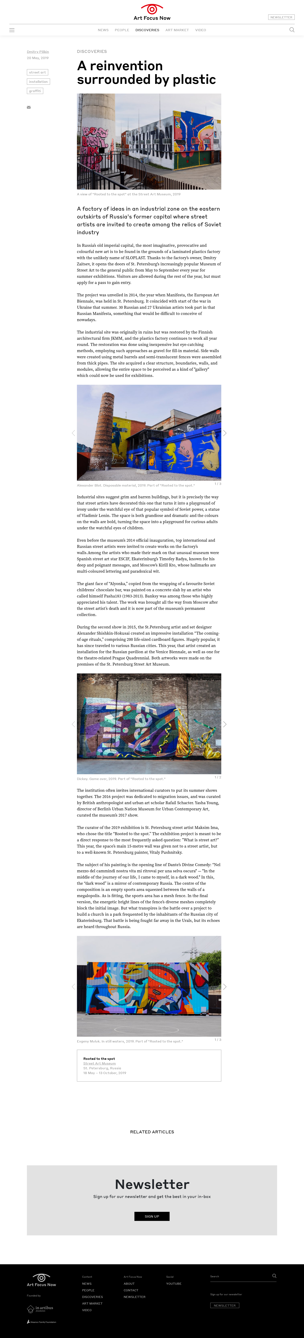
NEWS (103, 30)
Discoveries (92, 51)
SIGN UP (152, 1216)
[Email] (29, 106)
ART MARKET (177, 30)
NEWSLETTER (281, 17)
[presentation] (73, 433)
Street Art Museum (99, 1063)
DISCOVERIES (147, 30)
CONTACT (131, 1290)
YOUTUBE (174, 1283)
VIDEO (200, 30)
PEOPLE (122, 30)
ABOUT (129, 1283)
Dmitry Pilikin (38, 51)
